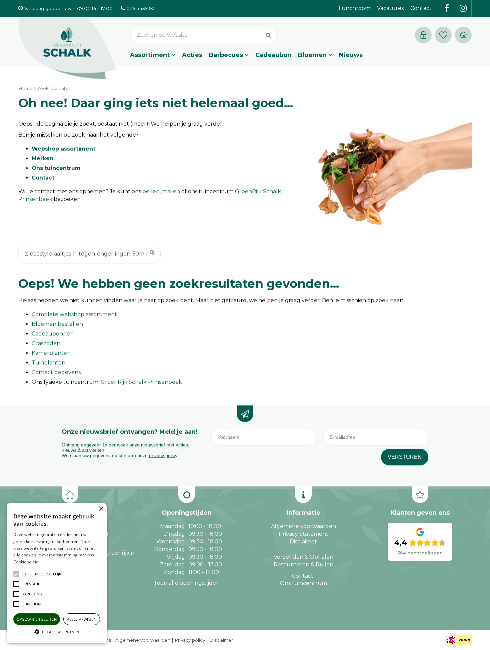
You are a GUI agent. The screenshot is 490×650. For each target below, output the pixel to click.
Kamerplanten (51, 353)
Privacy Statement (303, 534)
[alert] (57, 573)
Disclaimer (303, 541)
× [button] (100, 508)
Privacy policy (190, 640)
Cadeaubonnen (53, 333)
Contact (43, 178)
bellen (151, 191)
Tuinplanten (48, 362)
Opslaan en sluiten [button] (37, 619)
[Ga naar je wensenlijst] (445, 35)
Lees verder (51, 561)
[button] (41, 574)
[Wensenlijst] (443, 35)
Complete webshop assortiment (74, 314)
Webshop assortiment (63, 149)
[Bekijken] (463, 35)
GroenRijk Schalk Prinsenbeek (141, 382)
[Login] (423, 35)
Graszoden (46, 343)
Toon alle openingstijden (187, 583)
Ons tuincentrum (56, 168)
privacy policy (163, 455)
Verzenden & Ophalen (303, 557)
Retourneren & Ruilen (303, 564)
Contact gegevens (56, 372)
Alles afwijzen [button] (82, 619)
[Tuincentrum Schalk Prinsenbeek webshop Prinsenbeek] (67, 48)
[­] (446, 8)
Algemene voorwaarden (303, 526)
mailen (171, 191)
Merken (42, 158)
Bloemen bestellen (57, 324)
